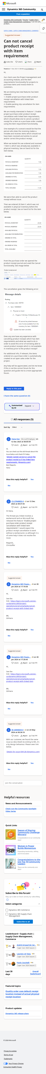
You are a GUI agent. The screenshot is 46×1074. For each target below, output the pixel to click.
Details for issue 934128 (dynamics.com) (23, 751)
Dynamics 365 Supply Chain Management (20, 915)
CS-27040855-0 (29, 69)
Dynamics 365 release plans (17, 1013)
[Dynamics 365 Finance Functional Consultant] (9, 584)
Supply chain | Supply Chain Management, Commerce (21, 21)
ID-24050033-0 (17, 730)
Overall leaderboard (35, 972)
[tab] (22, 420)
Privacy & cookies (10, 1051)
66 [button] (33, 954)
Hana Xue (16, 439)
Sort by (7, 427)
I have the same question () (17, 395)
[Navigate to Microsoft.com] (9, 3)
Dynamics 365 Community (21, 9)
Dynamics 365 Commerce (19, 910)
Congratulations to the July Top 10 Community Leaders (29, 862)
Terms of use (8, 1055)
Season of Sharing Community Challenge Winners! (29, 832)
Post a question (23, 14)
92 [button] (39, 945)
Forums (25, 20)
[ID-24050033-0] (9, 730)
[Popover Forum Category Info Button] (7, 899)
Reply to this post (14, 388)
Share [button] (29, 62)
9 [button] (32, 584)
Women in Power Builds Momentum (27, 847)
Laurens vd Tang (24, 954)
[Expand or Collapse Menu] (3, 9)
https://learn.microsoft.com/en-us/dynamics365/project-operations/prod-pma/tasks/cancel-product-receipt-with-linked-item (21, 605)
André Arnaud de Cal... (26, 945)
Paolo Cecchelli (23, 962)
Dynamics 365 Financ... (21, 584)
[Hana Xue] (9, 439)
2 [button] (35, 69)
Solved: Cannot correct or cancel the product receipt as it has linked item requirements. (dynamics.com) (21, 459)
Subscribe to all (23, 922)
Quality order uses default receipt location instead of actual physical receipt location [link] (22, 994)
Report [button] (38, 62)
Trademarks (8, 1059)
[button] (42, 9)
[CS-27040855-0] (9, 501)
